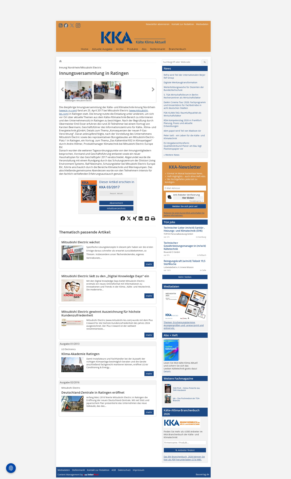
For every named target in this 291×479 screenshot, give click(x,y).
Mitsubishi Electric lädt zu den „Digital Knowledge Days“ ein (105, 276)
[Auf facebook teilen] (123, 220)
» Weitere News (171, 154)
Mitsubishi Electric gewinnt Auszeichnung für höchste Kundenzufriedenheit (100, 313)
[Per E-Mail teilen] (147, 218)
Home (84, 49)
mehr (149, 264)
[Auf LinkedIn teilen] (141, 220)
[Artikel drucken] (153, 218)
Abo (144, 49)
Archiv (120, 49)
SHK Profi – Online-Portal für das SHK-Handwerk (186, 389)
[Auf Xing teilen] (135, 220)
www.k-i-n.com (68, 110)
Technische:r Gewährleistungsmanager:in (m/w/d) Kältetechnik (185, 246)
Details (167, 371)
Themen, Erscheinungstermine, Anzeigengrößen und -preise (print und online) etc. (184, 325)
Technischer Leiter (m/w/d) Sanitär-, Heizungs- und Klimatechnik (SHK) (184, 229)
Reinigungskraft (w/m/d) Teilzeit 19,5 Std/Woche (184, 262)
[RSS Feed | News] (60, 25)
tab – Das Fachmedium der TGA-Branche (186, 399)
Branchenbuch (177, 49)
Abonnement (116, 203)
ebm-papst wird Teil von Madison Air (182, 130)
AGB (114, 470)
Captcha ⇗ (196, 201)
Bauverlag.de (202, 474)
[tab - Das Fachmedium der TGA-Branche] (168, 399)
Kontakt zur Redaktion (183, 24)
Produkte (132, 49)
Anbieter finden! (186, 450)
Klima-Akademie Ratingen (80, 354)
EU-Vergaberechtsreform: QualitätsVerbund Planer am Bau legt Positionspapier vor (183, 146)
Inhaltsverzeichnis (116, 208)
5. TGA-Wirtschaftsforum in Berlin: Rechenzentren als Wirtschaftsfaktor (182, 96)
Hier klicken (188, 197)
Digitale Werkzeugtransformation (180, 82)
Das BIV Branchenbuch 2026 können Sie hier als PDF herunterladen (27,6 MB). (184, 458)
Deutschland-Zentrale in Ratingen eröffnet (92, 392)
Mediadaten (202, 24)
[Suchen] (205, 62)
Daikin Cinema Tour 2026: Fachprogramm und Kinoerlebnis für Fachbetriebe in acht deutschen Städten (185, 105)
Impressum (138, 470)
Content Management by (70, 474)
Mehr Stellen (184, 277)
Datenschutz (124, 470)
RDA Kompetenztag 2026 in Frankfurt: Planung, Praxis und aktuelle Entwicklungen (183, 123)
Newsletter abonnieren (157, 24)
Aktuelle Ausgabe (102, 49)
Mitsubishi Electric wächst (80, 242)
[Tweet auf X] (129, 220)
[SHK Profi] (168, 389)
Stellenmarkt (157, 49)
